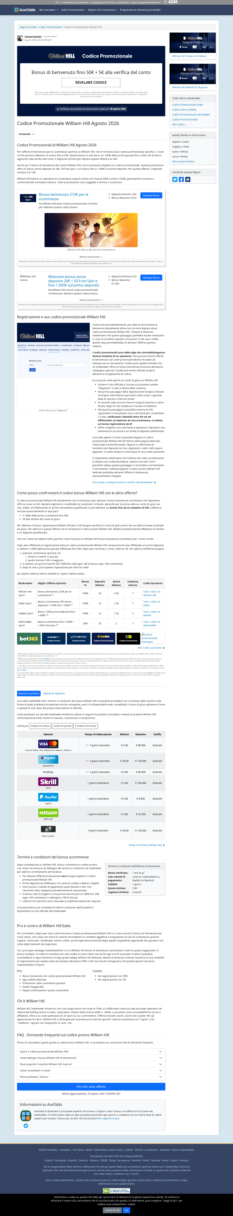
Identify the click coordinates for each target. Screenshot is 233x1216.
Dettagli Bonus (151, 195)
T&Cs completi (21, 670)
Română (136, 1160)
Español (72, 1160)
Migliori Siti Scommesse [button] (101, 9)
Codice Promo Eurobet (185, 119)
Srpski (173, 1160)
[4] (57, 625)
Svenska (155, 1160)
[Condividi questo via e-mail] (188, 179)
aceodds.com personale (85, 108)
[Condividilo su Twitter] (175, 179)
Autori (89, 1149)
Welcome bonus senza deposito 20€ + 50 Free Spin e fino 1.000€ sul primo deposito (73, 281)
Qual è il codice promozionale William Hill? (44, 1051)
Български (123, 1160)
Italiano (94, 1160)
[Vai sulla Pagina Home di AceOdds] (24, 10)
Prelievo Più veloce (40, 725)
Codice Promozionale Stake (187, 104)
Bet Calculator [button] (47, 9)
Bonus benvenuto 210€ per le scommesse (63, 196)
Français (184, 1160)
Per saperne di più (108, 1118)
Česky (112, 1160)
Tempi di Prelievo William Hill (145, 845)
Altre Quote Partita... (184, 161)
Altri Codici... (179, 124)
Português (60, 1160)
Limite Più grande (62, 725)
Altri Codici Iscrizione (150, 647)
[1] (53, 594)
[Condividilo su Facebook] (182, 179)
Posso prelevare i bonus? (34, 1076)
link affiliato (46, 659)
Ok (126, 1210)
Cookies (128, 1149)
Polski (146, 1160)
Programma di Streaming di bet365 (140, 9)
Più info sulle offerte (91, 1087)
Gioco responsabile (183, 1149)
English (48, 1160)
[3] (47, 614)
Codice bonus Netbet (184, 109)
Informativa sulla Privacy (108, 1149)
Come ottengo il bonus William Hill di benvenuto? (48, 1057)
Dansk (165, 1160)
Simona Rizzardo (33, 36)
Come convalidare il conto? (35, 1070)
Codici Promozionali (72, 9)
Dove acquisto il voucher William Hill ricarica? (46, 1064)
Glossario (165, 1149)
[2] (71, 604)
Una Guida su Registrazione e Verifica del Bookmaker (122, 482)
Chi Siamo (78, 1149)
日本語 (103, 1160)
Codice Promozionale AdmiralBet (191, 114)
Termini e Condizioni (146, 1149)
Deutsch (83, 1160)
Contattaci (65, 1149)
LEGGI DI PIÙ (112, 1210)
